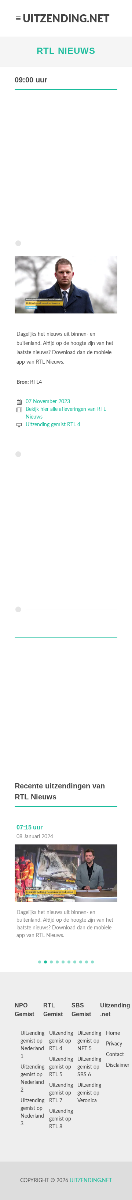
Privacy (114, 1044)
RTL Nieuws (66, 51)
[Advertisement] (66, 167)
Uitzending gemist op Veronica (89, 1093)
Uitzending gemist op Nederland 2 (32, 1079)
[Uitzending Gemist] (66, 18)
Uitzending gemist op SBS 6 (89, 1067)
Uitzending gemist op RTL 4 (61, 1041)
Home (113, 1033)
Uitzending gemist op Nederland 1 (32, 1045)
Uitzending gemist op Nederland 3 (32, 1112)
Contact (115, 1054)
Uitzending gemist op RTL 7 (61, 1093)
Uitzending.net (91, 1180)
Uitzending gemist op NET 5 (89, 1041)
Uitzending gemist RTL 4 (53, 424)
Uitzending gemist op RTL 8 (61, 1119)
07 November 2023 (48, 401)
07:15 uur (29, 827)
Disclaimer (117, 1065)
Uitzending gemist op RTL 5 (61, 1067)
